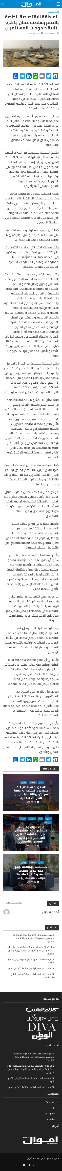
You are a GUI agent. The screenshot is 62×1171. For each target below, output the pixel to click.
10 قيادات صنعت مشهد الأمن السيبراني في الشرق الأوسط (31, 961)
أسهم (48, 818)
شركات (47, 822)
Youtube (51, 1119)
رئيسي (23, 782)
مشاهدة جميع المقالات (14, 902)
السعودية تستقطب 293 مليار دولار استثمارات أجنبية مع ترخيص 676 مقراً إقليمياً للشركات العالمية (31, 792)
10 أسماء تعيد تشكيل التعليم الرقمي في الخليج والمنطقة (33, 975)
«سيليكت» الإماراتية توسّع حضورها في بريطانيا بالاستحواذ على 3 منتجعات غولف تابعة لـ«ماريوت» (31, 872)
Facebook (50, 1102)
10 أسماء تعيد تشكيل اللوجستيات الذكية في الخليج (31, 968)
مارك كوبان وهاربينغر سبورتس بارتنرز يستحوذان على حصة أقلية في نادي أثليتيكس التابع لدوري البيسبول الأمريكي (31, 834)
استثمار (51, 12)
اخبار (57, 12)
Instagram (50, 1113)
